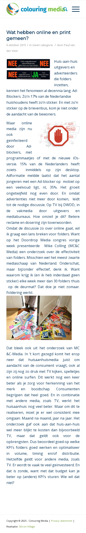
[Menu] (73, 9)
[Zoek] (63, 9)
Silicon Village (27, 526)
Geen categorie (42, 45)
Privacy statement (61, 520)
